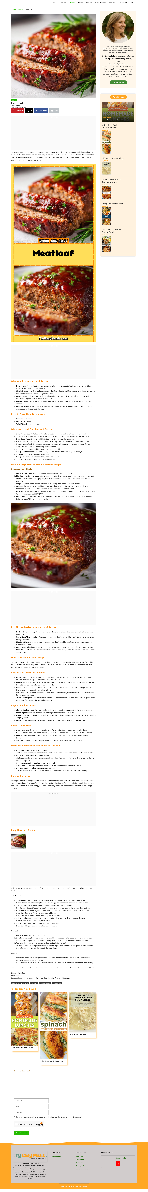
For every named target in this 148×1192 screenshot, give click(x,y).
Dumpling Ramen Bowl (112, 203)
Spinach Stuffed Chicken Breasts (52, 1061)
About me (112, 3)
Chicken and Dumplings (78, 1034)
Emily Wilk (18, 105)
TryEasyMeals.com (68, 1186)
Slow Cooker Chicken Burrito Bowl (111, 230)
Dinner (72, 3)
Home (54, 3)
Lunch (80, 3)
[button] (132, 3)
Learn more (118, 82)
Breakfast (63, 3)
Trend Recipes (100, 3)
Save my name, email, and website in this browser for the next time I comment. (49, 1117)
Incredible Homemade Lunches (23, 1048)
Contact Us (124, 3)
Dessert (89, 3)
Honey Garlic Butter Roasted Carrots (111, 180)
